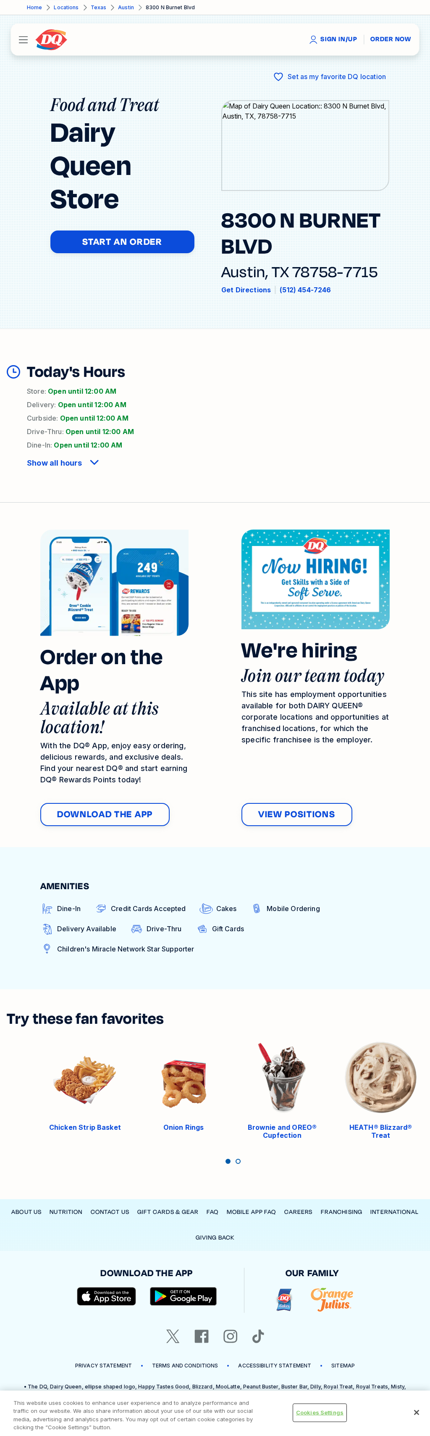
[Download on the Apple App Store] (106, 1296)
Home (34, 7)
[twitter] (173, 1336)
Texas (99, 7)
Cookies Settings (319, 1412)
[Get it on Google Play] (183, 1296)
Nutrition (66, 1212)
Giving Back (215, 1237)
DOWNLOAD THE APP (105, 814)
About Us (26, 1212)
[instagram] (230, 1336)
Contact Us (110, 1212)
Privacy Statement (103, 1365)
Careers (298, 1212)
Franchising (341, 1212)
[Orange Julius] (332, 1300)
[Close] (416, 1412)
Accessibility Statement (274, 1365)
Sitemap (343, 1365)
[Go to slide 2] (238, 1161)
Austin (126, 7)
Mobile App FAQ (251, 1212)
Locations (66, 7)
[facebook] (201, 1336)
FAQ (212, 1212)
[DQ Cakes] (284, 1300)
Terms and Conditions (185, 1365)
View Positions (297, 814)
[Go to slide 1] (228, 1161)
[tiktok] (258, 1336)
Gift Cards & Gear (168, 1212)
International (394, 1212)
